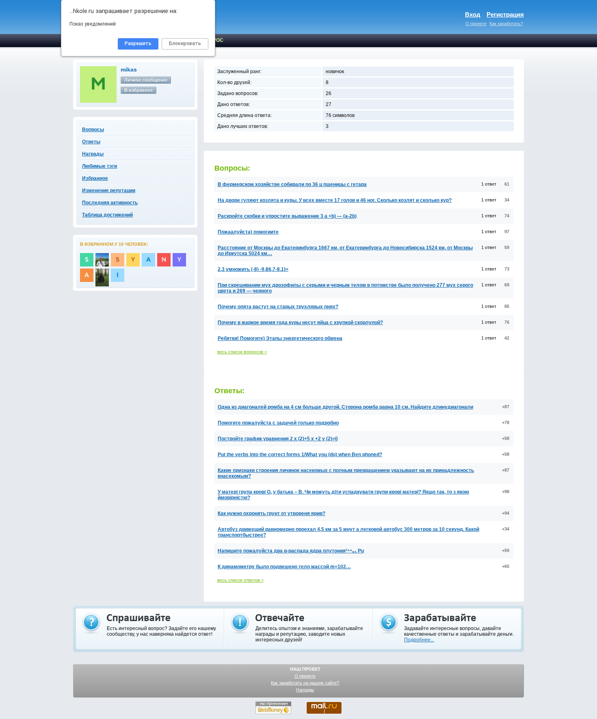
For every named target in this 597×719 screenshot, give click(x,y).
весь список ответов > (240, 580)
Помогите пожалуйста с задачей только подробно (278, 423)
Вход (472, 14)
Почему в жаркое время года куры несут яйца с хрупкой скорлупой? (300, 322)
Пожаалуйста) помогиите (248, 232)
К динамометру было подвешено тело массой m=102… (284, 567)
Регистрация (505, 14)
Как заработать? (506, 23)
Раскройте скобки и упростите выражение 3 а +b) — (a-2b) (287, 216)
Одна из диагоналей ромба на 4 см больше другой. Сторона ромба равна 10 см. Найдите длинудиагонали (345, 407)
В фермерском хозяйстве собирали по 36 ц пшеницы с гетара (292, 184)
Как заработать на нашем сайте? (305, 682)
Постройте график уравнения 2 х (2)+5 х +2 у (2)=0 (278, 439)
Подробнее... (419, 640)
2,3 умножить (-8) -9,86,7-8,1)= (253, 269)
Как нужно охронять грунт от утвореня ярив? (271, 513)
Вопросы (93, 129)
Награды (305, 689)
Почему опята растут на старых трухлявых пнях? (278, 307)
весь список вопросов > (242, 351)
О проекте (476, 23)
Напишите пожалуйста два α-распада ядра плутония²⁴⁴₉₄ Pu (291, 551)
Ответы (91, 142)
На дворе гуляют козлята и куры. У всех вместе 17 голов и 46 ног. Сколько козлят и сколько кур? (335, 200)
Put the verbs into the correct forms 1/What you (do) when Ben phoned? (300, 454)
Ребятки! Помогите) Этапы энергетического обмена (280, 338)
